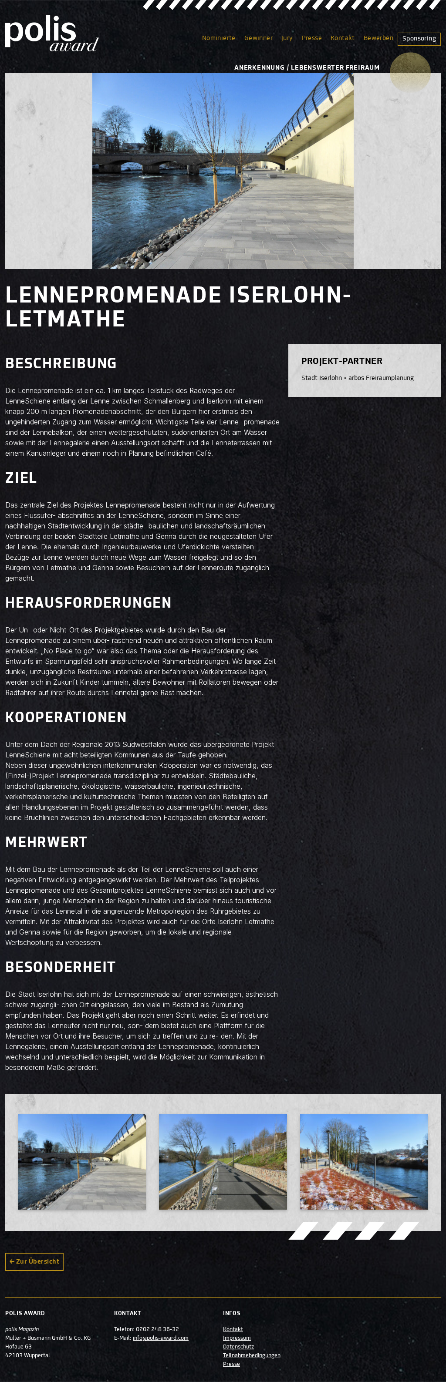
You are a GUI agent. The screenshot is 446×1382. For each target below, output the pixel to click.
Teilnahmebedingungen (251, 1356)
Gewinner (258, 38)
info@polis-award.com (161, 1338)
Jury (287, 38)
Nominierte (219, 38)
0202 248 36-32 (157, 1330)
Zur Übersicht (37, 1261)
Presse (312, 38)
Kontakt (343, 38)
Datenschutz (238, 1347)
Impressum (237, 1338)
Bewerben (378, 38)
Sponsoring (419, 38)
